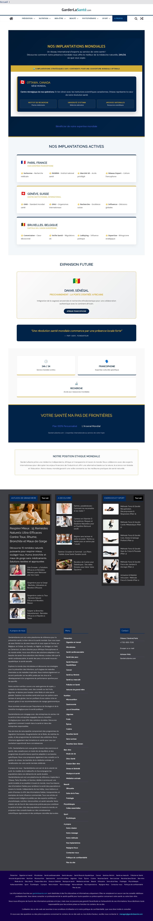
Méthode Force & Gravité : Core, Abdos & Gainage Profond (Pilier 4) (130, 537)
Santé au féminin (72, 675)
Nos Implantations (73, 843)
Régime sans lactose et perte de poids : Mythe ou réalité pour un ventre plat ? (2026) (84, 540)
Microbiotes (70, 647)
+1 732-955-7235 (127, 642)
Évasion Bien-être (73, 764)
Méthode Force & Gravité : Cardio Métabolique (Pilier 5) (130, 524)
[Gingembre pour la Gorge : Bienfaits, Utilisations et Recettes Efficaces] (17, 585)
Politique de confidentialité (76, 857)
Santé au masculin (73, 680)
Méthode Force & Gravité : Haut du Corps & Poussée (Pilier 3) (130, 551)
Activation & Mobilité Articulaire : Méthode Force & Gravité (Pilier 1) (129, 577)
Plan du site (70, 862)
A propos (118, 18)
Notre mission (71, 828)
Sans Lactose (71, 739)
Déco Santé (70, 759)
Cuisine (69, 729)
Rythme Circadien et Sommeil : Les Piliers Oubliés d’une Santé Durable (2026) (74, 553)
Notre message (72, 833)
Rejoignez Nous (72, 848)
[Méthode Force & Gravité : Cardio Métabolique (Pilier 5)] (111, 525)
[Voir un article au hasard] (142, 18)
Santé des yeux (72, 657)
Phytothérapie (89, 18)
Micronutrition (71, 699)
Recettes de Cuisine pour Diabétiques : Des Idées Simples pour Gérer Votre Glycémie (84, 566)
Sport (105, 18)
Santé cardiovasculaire (75, 652)
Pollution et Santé (73, 685)
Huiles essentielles (73, 808)
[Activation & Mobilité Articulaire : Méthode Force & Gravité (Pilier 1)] (111, 578)
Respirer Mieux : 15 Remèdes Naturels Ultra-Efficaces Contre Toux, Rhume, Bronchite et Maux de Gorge (29, 535)
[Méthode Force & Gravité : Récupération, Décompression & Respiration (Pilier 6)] (111, 511)
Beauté (73, 18)
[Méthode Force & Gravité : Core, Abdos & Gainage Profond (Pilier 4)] (111, 539)
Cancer (69, 670)
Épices (68, 724)
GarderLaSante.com (128, 658)
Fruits (68, 719)
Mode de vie (71, 754)
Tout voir (45, 498)
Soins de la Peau (72, 793)
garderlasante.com (40, 893)
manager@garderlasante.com (131, 914)
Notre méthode (72, 838)
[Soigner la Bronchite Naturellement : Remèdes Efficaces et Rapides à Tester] (17, 615)
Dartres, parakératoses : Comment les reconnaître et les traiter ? (84, 508)
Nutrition (43, 18)
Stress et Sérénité (73, 768)
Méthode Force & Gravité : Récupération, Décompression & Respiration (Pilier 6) (130, 510)
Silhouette (70, 788)
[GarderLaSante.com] (11, 18)
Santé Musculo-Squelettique (84, 875)
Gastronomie (71, 704)
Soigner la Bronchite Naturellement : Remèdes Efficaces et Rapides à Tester (37, 614)
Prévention (27, 18)
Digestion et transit (73, 642)
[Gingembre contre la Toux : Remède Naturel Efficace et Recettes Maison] (17, 600)
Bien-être (59, 18)
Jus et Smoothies (72, 709)
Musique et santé (73, 773)
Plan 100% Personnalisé (64, 426)
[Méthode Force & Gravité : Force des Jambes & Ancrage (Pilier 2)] (111, 565)
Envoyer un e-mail (127, 648)
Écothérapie (71, 818)
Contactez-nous (72, 853)
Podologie (70, 798)
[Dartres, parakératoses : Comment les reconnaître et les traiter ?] (64, 509)
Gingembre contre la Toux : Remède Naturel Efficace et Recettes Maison (37, 599)
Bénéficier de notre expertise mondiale (76, 126)
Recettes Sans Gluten (74, 744)
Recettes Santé (72, 734)
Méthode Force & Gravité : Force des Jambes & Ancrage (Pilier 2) (130, 564)
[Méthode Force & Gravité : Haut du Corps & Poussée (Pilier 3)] (111, 552)
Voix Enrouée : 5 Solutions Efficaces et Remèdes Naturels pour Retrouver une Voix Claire (37, 571)
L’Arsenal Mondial (91, 426)
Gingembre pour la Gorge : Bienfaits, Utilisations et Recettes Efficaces (37, 585)
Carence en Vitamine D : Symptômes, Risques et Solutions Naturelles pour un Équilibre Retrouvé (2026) (84, 524)
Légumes (69, 714)
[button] (34, 18)
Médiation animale (73, 778)
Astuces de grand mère (75, 689)
